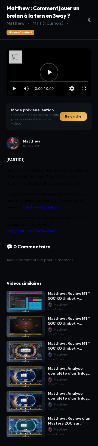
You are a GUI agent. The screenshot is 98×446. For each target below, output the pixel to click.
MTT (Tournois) (48, 23)
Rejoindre (73, 116)
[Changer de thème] (89, 20)
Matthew (15, 23)
